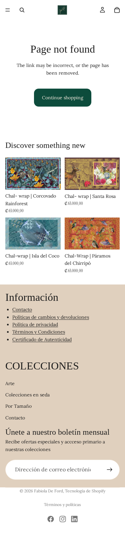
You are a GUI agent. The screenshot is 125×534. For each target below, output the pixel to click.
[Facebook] (51, 519)
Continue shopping (62, 98)
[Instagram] (63, 519)
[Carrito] (117, 10)
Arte (10, 383)
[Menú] (7, 10)
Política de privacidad (35, 324)
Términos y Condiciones (38, 332)
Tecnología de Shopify (85, 490)
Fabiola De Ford (48, 490)
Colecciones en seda (27, 395)
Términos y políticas (62, 504)
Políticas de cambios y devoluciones (50, 317)
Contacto (22, 309)
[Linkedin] (74, 519)
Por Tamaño (18, 406)
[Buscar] (22, 10)
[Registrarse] (110, 470)
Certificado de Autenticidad (42, 339)
